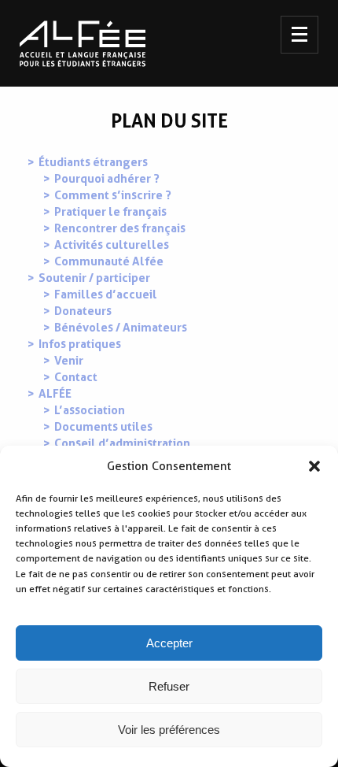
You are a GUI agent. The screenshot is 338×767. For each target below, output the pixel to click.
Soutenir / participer (94, 278)
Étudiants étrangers (93, 162)
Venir (68, 361)
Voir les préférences (169, 729)
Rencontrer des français (120, 228)
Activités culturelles (111, 245)
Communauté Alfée (108, 261)
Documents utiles (103, 427)
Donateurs (83, 311)
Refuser (169, 686)
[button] (314, 466)
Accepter (169, 643)
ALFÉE (55, 394)
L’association (89, 410)
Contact (75, 377)
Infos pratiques (80, 344)
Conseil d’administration (122, 443)
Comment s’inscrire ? (112, 195)
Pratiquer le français (110, 212)
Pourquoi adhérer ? (107, 179)
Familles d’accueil (105, 294)
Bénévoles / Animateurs (120, 328)
